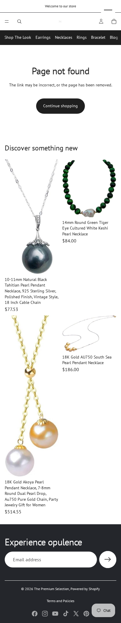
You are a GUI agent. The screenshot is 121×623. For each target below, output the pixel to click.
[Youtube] (55, 613)
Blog (114, 37)
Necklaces (63, 37)
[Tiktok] (65, 613)
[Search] (19, 21)
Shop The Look (17, 37)
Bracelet (98, 37)
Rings (82, 37)
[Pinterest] (86, 613)
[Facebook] (34, 613)
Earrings (43, 37)
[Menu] (7, 21)
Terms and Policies (60, 601)
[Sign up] (107, 559)
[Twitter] (76, 613)
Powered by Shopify (85, 589)
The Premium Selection (51, 589)
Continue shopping (60, 105)
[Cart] (113, 21)
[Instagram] (44, 613)
